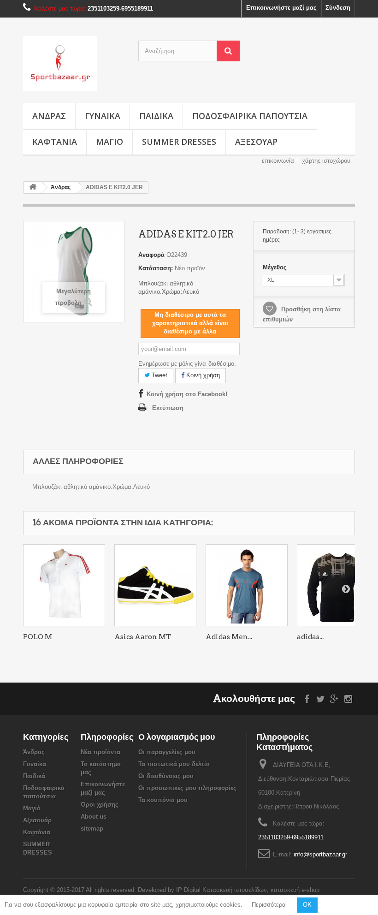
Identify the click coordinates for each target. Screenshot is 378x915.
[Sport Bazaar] (73, 63)
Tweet (158, 375)
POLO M (37, 637)
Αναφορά (151, 254)
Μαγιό (109, 141)
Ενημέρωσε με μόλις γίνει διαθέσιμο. (187, 363)
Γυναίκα (102, 115)
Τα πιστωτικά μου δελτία (174, 764)
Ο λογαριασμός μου (176, 737)
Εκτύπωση (167, 407)
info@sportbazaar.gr (320, 854)
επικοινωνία (278, 160)
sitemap (92, 828)
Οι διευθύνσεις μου (166, 775)
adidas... (310, 637)
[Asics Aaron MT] (155, 585)
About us (93, 816)
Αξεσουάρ (256, 141)
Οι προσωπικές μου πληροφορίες (187, 787)
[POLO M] (64, 585)
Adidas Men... (229, 637)
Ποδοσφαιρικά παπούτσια (249, 115)
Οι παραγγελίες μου (166, 752)
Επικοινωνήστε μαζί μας (281, 7)
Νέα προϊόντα (100, 752)
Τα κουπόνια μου (163, 799)
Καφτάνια (54, 141)
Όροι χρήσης (99, 804)
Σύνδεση (337, 7)
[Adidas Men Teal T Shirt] (247, 585)
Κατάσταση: (155, 268)
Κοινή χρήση (202, 375)
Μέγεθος (276, 267)
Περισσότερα (269, 904)
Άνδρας (49, 115)
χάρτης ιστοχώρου (326, 160)
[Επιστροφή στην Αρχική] (32, 187)
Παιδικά (156, 115)
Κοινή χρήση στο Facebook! (187, 394)
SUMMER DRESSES (179, 141)
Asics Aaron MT (142, 637)
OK (307, 904)
